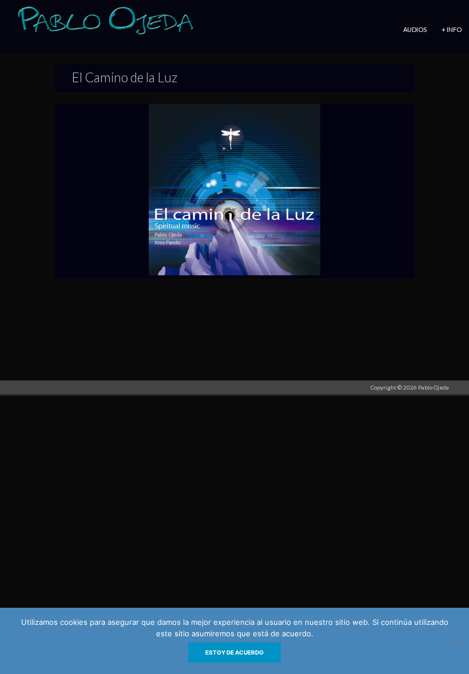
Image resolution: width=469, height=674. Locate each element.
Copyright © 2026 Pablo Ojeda (410, 387)
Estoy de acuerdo (234, 652)
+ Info (452, 29)
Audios (415, 29)
